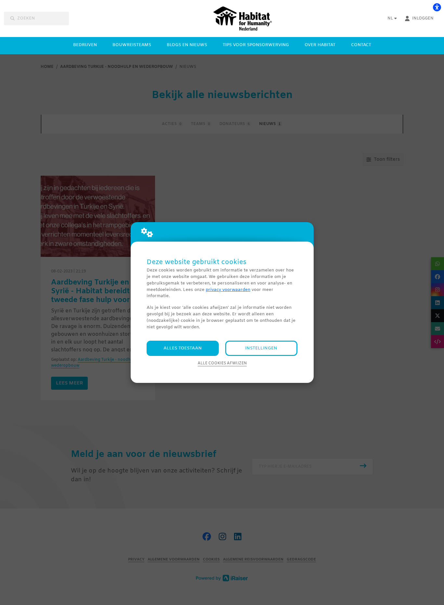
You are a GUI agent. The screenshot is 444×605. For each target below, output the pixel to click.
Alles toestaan (182, 348)
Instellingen (261, 348)
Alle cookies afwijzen (222, 363)
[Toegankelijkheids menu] (437, 7)
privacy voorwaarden (228, 290)
